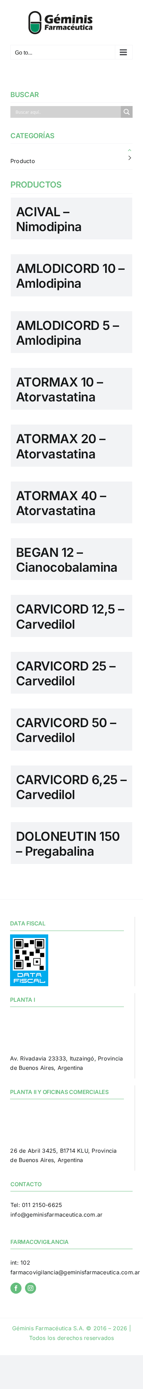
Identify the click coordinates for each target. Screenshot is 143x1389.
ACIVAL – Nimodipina (49, 219)
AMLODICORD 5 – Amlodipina (67, 333)
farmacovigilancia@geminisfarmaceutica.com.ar (75, 1272)
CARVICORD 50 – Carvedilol (66, 730)
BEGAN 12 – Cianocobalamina (67, 560)
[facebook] (16, 1288)
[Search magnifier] (127, 112)
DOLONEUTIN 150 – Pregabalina (68, 844)
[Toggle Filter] (130, 150)
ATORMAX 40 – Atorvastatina (61, 503)
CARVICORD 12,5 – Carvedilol (70, 616)
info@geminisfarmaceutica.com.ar (56, 1214)
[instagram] (30, 1288)
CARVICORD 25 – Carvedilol (65, 673)
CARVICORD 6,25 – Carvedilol (71, 787)
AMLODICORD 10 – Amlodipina (70, 276)
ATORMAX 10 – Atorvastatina (59, 389)
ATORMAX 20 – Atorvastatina (61, 446)
